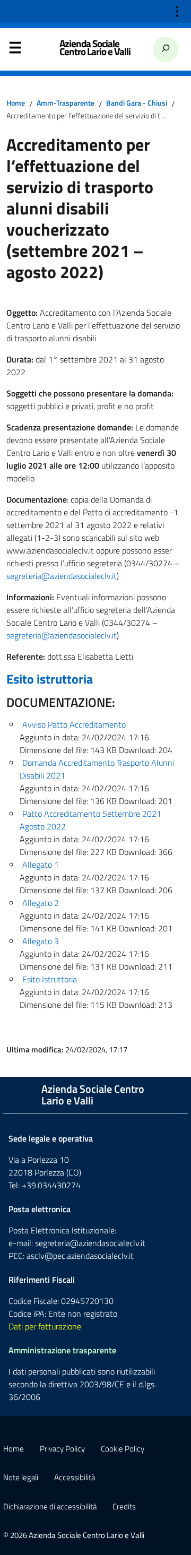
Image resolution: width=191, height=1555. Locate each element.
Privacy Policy (62, 1448)
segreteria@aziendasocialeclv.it (61, 575)
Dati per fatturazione (44, 1326)
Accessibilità (74, 1477)
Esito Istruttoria (49, 979)
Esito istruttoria (49, 678)
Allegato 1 (40, 864)
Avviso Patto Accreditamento (74, 724)
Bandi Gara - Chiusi (136, 103)
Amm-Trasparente (65, 103)
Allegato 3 (40, 941)
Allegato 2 (40, 902)
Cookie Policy (122, 1448)
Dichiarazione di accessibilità (50, 1506)
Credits (124, 1506)
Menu (15, 50)
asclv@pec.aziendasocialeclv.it (80, 1255)
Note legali (20, 1477)
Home (15, 103)
